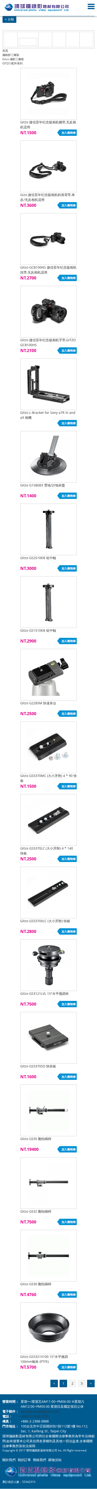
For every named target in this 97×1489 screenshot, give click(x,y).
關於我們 (9, 1460)
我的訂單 (24, 1460)
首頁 (5, 51)
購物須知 (54, 1460)
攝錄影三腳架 (10, 55)
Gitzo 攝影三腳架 (13, 59)
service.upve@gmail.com (40, 1411)
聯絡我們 (39, 1460)
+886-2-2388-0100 (35, 1416)
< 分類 (9, 19)
